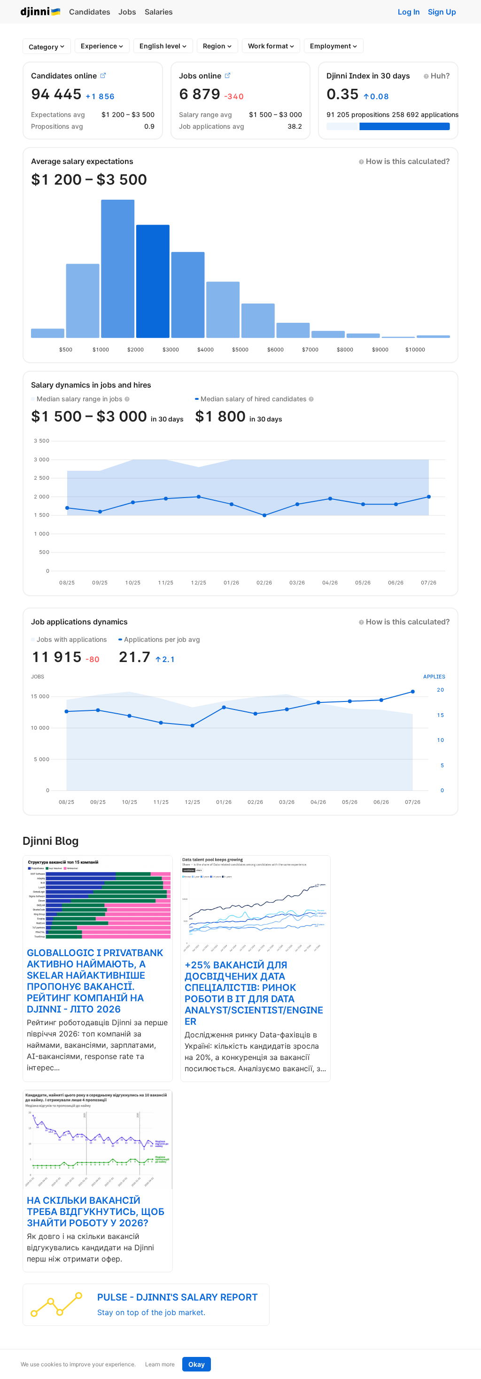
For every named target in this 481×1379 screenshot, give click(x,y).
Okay (196, 1364)
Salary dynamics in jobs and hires (91, 385)
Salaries (159, 11)
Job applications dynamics (79, 621)
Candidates (89, 11)
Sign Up (442, 11)
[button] (437, 75)
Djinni (41, 12)
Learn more (160, 1364)
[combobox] (43, 47)
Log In (409, 11)
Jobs (127, 11)
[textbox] (43, 47)
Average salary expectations (82, 161)
